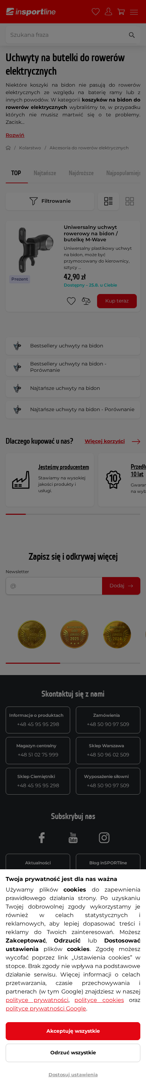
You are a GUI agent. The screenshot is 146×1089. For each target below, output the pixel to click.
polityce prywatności (37, 1000)
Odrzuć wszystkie (73, 1052)
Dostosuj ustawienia (73, 1074)
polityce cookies (99, 1000)
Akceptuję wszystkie (73, 1031)
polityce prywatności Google (46, 1008)
